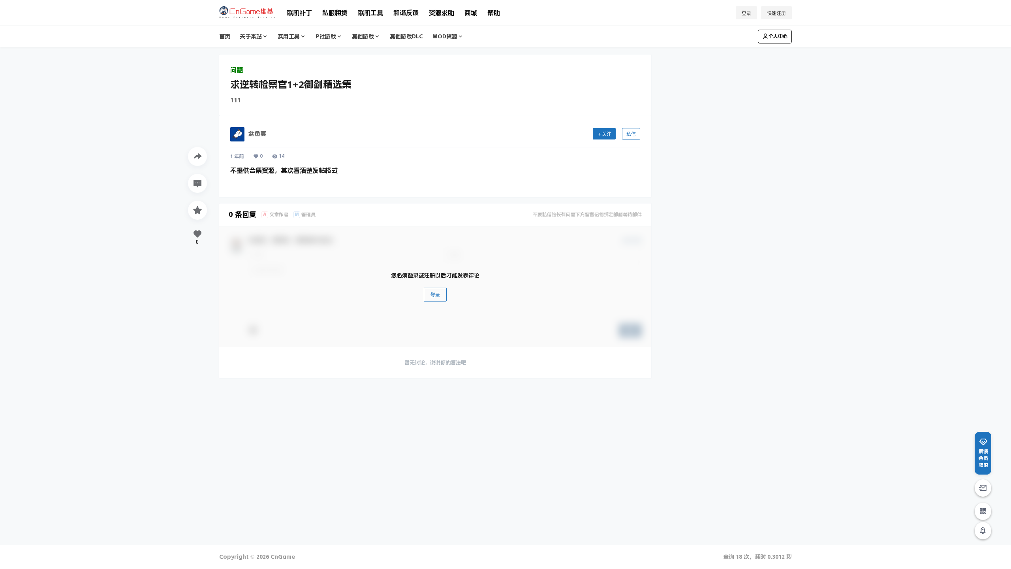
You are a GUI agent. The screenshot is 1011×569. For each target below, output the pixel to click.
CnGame (282, 557)
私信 (631, 134)
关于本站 (251, 36)
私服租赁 (335, 12)
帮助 (493, 12)
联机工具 (370, 12)
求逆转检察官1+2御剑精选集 (290, 84)
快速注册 (776, 13)
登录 (746, 13)
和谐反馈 (406, 12)
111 (235, 100)
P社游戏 (326, 36)
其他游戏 (363, 36)
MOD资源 (444, 36)
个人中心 (778, 36)
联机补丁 (299, 12)
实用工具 (289, 36)
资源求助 (441, 12)
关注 (606, 134)
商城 (470, 12)
